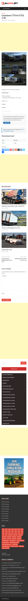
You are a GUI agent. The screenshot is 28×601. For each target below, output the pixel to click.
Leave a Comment (11, 20)
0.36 (3, 529)
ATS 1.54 (4, 538)
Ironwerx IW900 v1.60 (13, 588)
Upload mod (14, 368)
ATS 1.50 (9, 536)
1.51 (9, 533)
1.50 (6, 533)
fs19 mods (4, 553)
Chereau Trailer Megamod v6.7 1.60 (11, 228)
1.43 (6, 531)
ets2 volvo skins (5, 548)
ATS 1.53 (19, 536)
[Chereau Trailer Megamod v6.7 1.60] (14, 226)
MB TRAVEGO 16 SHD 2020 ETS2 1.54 (16, 571)
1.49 (3, 533)
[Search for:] (14, 363)
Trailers (3, 13)
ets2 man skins (5, 542)
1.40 (19, 529)
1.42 (3, 531)
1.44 (9, 531)
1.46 (16, 531)
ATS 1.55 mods (5, 516)
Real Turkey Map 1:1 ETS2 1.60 (14, 590)
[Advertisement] (14, 37)
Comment (4, 275)
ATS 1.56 (14, 538)
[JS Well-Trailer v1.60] (14, 248)
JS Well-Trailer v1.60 (7, 249)
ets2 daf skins (12, 540)
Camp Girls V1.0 (12, 576)
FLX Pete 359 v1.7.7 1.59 (13, 565)
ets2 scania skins (5, 546)
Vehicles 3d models (6, 554)
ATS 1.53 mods (5, 520)
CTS (4, 143)
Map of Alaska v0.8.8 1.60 (12, 578)
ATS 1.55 (9, 538)
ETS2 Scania (14, 544)
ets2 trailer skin (14, 546)
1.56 (3, 534)
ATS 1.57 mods (5, 511)
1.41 (22, 529)
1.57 (6, 534)
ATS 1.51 (14, 536)
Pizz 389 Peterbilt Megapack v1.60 (15, 583)
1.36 (6, 529)
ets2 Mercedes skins (6, 544)
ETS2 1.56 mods (5, 504)
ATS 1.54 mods (5, 518)
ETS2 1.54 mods (5, 508)
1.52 (12, 533)
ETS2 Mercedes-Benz (14, 542)
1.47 (19, 531)
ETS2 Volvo (21, 546)
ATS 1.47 (15, 534)
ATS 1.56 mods (5, 513)
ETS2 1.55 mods (5, 506)
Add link (6, 122)
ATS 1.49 (4, 536)
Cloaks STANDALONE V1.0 (14, 562)
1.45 (12, 531)
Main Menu (7, 8)
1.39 (16, 529)
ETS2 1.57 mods (5, 501)
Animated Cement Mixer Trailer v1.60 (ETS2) (13, 206)
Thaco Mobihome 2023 (15, 573)
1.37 (9, 529)
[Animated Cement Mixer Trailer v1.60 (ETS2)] (14, 204)
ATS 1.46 (10, 534)
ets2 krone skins (20, 540)
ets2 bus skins (5, 540)
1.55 (22, 533)
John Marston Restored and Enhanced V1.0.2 (14, 592)
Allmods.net (6, 598)
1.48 (22, 531)
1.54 (19, 533)
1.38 (12, 529)
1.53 (16, 533)
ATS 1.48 (20, 534)
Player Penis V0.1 (12, 580)
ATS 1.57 (19, 538)
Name (3, 293)
